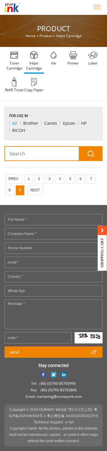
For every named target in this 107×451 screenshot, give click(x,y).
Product (46, 35)
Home (31, 35)
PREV (13, 179)
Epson (69, 123)
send (53, 352)
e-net (69, 422)
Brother (30, 123)
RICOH (18, 130)
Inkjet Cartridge (69, 35)
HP (83, 123)
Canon (50, 123)
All (14, 123)
